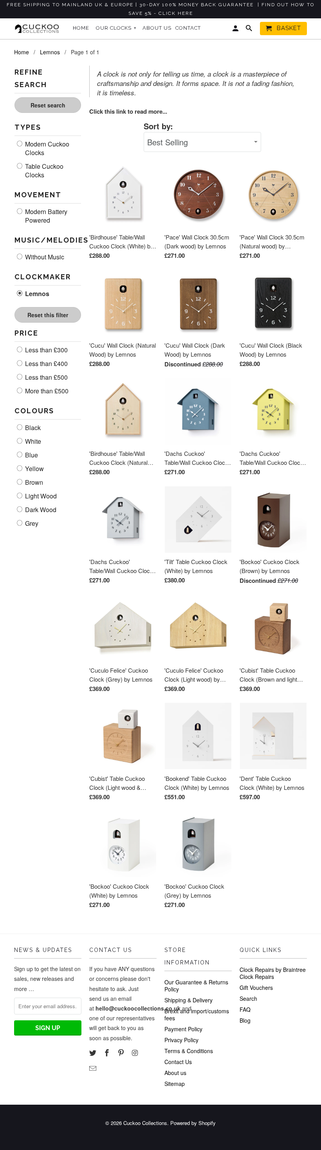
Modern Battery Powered (45, 216)
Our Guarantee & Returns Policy (196, 985)
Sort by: (158, 126)
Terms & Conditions (188, 1051)
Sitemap (174, 1084)
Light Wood (40, 496)
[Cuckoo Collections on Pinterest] (121, 1052)
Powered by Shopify (193, 1123)
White (32, 441)
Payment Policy (183, 1029)
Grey (30, 523)
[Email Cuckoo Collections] (93, 1068)
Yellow (33, 468)
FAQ (245, 1009)
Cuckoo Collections (145, 1123)
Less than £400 (45, 363)
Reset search (48, 105)
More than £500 (46, 391)
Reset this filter (47, 315)
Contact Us (178, 1062)
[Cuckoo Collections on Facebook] (107, 1052)
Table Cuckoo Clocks (43, 170)
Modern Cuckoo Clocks (46, 148)
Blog (245, 1020)
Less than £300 (45, 350)
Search (248, 998)
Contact (188, 28)
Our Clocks (116, 28)
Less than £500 (45, 377)
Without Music (43, 257)
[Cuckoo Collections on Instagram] (135, 1052)
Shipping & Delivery (188, 1000)
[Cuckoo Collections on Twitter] (93, 1052)
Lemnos (36, 293)
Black (32, 427)
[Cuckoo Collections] (38, 28)
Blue (30, 455)
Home (81, 28)
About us (175, 1073)
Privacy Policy (181, 1040)
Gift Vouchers (256, 987)
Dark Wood (39, 509)
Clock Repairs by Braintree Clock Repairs (273, 973)
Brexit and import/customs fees (196, 1014)
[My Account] (236, 30)
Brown (33, 482)
